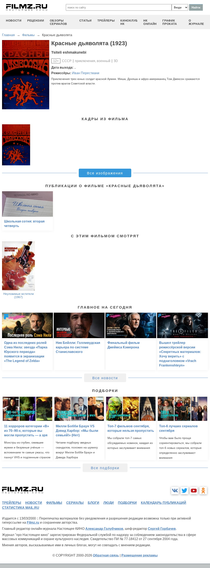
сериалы (75, 503)
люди (108, 503)
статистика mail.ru (20, 507)
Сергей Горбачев (162, 528)
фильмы (54, 503)
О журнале (196, 22)
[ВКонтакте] (175, 490)
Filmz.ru (33, 522)
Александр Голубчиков (104, 528)
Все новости (105, 378)
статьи (85, 20)
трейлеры (106, 20)
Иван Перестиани (85, 73)
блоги (93, 503)
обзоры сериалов (58, 22)
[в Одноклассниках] (203, 490)
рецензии (35, 20)
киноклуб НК (129, 22)
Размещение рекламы (139, 555)
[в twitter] (184, 490)
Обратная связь (106, 555)
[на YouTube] (193, 490)
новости (14, 20)
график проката (169, 22)
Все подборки (105, 468)
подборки (127, 503)
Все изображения (105, 173)
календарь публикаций (163, 503)
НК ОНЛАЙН (150, 22)
